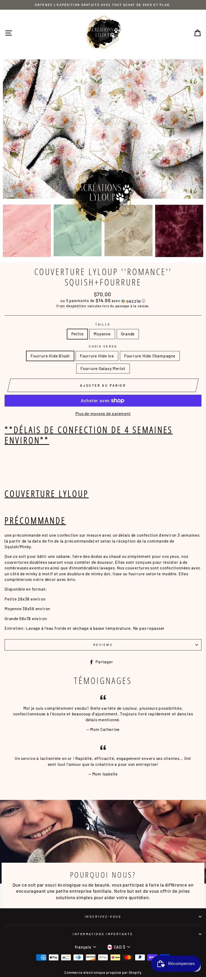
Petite (77, 333)
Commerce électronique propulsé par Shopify (102, 972)
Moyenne (102, 333)
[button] (103, 300)
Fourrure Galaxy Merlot (103, 368)
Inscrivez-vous (103, 916)
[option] (103, 5)
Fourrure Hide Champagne (149, 355)
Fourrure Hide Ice (97, 355)
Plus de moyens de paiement (103, 413)
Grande (128, 333)
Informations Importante (103, 934)
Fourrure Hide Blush (50, 355)
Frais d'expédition (71, 306)
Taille (103, 324)
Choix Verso (103, 346)
